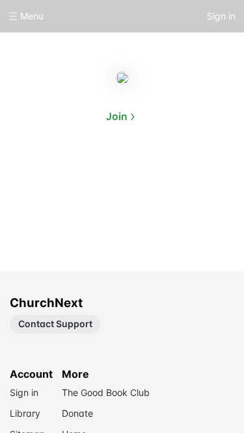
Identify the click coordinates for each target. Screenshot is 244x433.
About (80, 176)
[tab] (80, 178)
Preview (163, 176)
